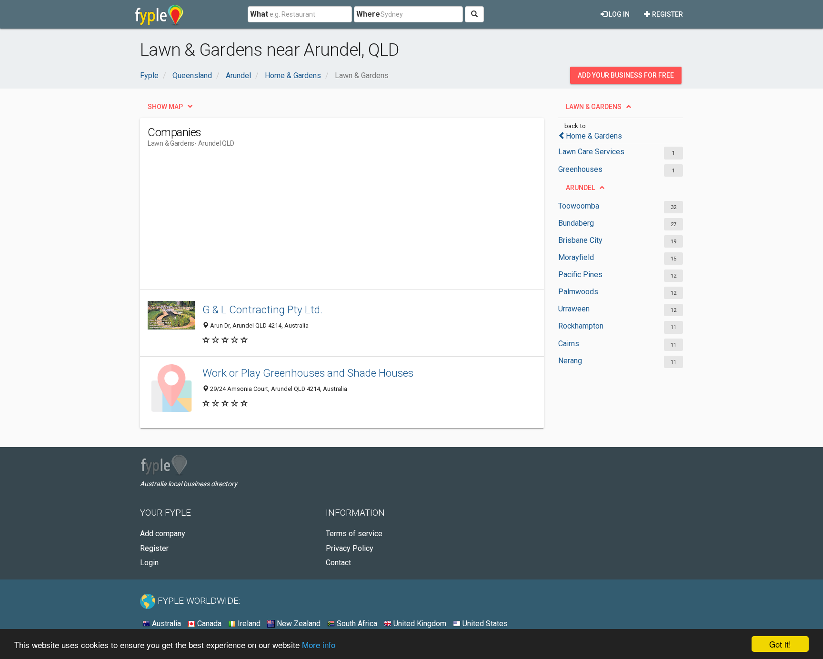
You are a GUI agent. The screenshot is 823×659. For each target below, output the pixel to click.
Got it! (780, 644)
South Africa (356, 623)
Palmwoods (578, 291)
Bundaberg (576, 223)
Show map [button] (165, 106)
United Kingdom (418, 623)
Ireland (248, 623)
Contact (338, 562)
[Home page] (159, 14)
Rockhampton (580, 325)
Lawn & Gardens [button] (594, 106)
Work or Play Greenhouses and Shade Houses (307, 373)
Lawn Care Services (591, 151)
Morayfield (576, 257)
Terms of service (354, 533)
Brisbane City (580, 240)
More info (318, 644)
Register (667, 14)
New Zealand (298, 623)
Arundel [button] (580, 187)
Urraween (574, 308)
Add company (162, 533)
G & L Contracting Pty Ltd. (262, 309)
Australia (165, 623)
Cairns (568, 343)
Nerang (570, 360)
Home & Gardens (594, 135)
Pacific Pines (580, 274)
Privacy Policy (349, 548)
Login (149, 562)
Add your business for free (626, 75)
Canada (208, 623)
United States (484, 623)
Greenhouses (580, 169)
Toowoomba (578, 205)
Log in (618, 14)
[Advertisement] (321, 222)
